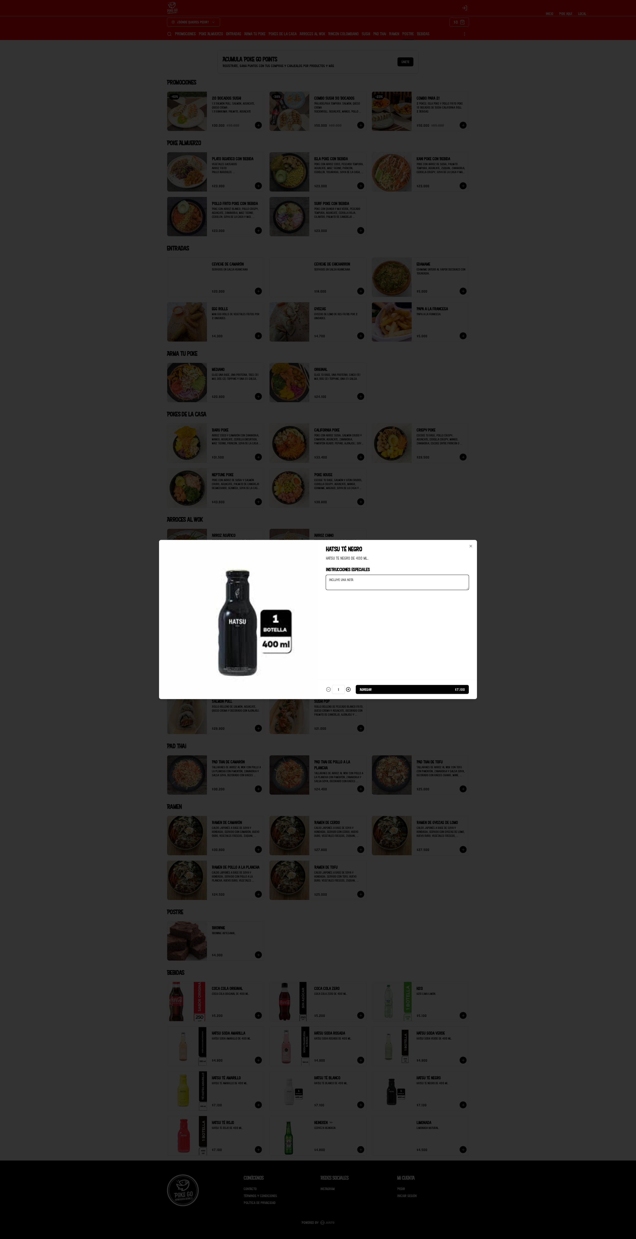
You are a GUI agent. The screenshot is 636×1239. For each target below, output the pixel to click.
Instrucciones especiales (348, 569)
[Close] (471, 546)
